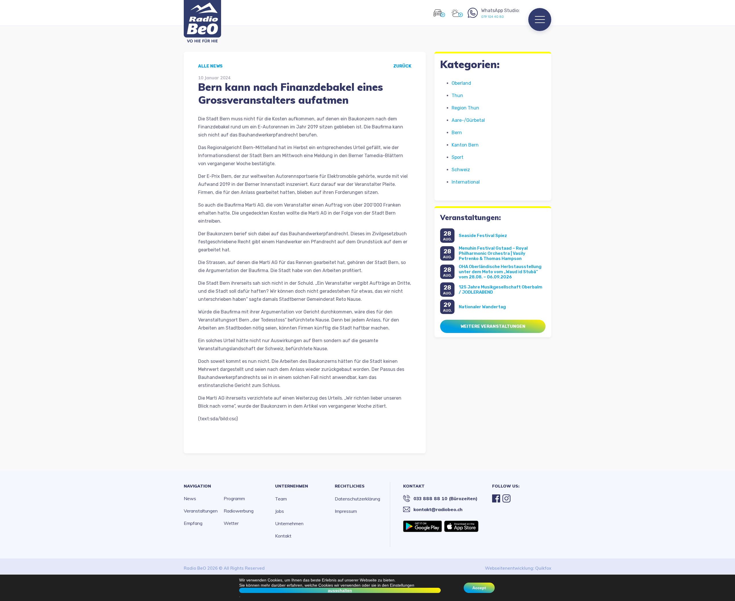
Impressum (346, 511)
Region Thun (465, 108)
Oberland (461, 83)
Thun (457, 95)
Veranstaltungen (201, 511)
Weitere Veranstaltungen (493, 326)
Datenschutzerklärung (357, 499)
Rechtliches (350, 486)
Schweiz (461, 169)
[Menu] (539, 19)
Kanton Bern (465, 145)
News (190, 498)
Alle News (210, 66)
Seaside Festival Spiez (483, 235)
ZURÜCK (402, 66)
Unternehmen (291, 486)
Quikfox (543, 568)
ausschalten (340, 590)
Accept (479, 587)
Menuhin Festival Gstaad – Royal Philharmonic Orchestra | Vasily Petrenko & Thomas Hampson (493, 253)
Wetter (231, 523)
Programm (234, 498)
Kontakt (283, 536)
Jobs (279, 511)
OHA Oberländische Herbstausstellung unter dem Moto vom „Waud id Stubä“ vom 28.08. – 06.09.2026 (500, 272)
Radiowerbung (239, 511)
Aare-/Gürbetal (468, 120)
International (466, 182)
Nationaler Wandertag (482, 306)
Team (281, 499)
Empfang (193, 523)
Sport (457, 157)
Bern (457, 132)
